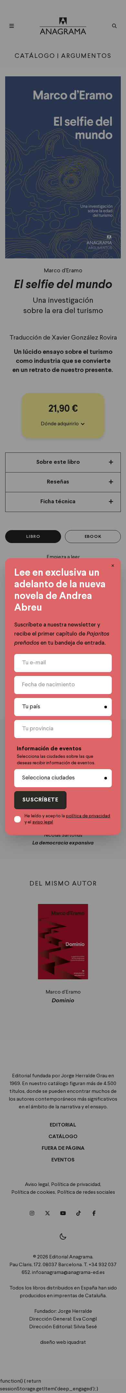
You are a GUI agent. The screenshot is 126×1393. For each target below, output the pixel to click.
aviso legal (42, 822)
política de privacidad (88, 816)
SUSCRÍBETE (40, 800)
